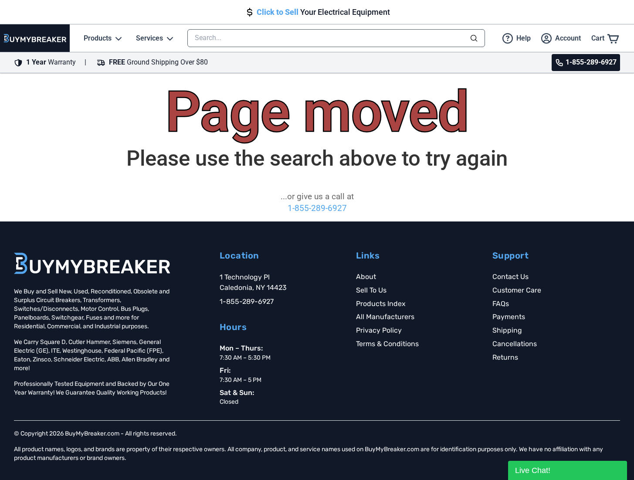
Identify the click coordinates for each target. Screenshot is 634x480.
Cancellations (514, 344)
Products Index (381, 304)
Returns (505, 357)
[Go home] (92, 263)
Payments (508, 317)
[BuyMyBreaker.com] (35, 38)
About (366, 276)
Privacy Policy (379, 330)
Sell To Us (371, 290)
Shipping (507, 330)
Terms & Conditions (387, 344)
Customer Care (516, 290)
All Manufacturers (385, 317)
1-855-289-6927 (317, 208)
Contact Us (510, 276)
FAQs (500, 304)
